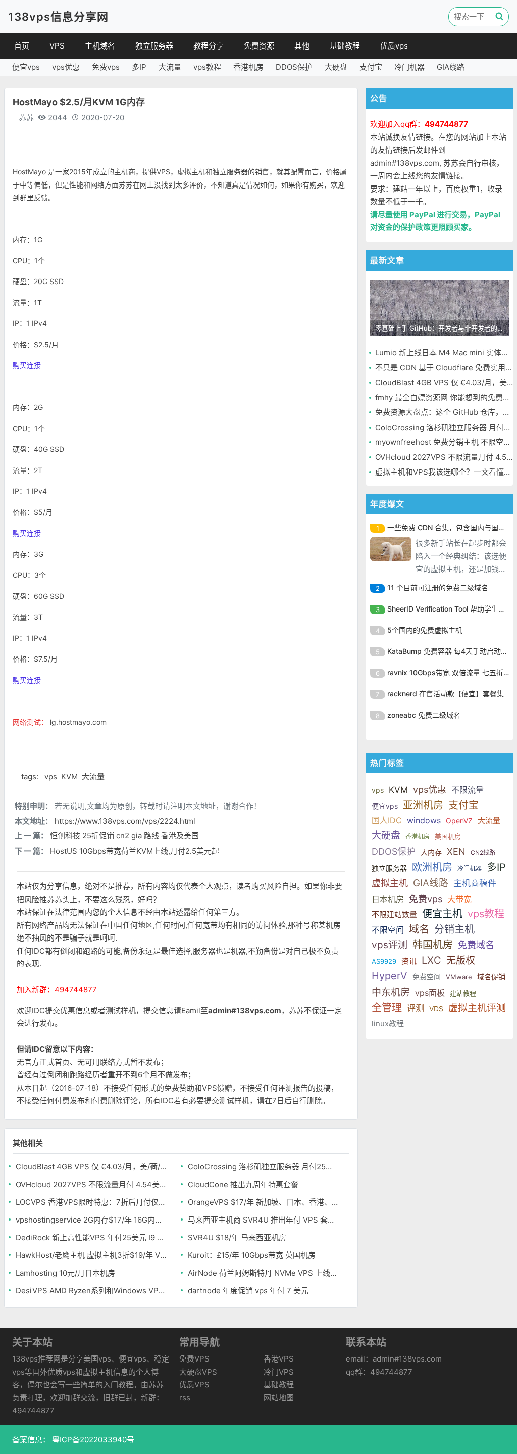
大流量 (170, 67)
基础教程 (345, 46)
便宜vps (26, 67)
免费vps (106, 67)
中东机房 (391, 992)
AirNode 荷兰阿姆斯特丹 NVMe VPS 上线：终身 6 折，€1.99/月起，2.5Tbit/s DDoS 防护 (263, 1273)
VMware (459, 977)
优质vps (394, 46)
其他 (301, 46)
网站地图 (279, 1397)
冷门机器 (409, 67)
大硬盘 (336, 67)
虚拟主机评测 (477, 1008)
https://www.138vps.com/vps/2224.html (125, 821)
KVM (70, 776)
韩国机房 (432, 945)
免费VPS (194, 1359)
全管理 (387, 1008)
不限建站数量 (394, 914)
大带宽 (459, 899)
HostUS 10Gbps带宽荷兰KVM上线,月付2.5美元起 (134, 851)
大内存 (431, 852)
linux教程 (388, 1023)
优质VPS (194, 1384)
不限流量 (467, 790)
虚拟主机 (390, 883)
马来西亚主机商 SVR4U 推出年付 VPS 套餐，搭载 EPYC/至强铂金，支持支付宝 (263, 1220)
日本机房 (388, 899)
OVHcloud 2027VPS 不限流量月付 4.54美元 (91, 1184)
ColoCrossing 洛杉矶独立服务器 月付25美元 (263, 1166)
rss (184, 1397)
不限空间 (388, 930)
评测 (415, 1008)
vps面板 (430, 993)
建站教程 (463, 993)
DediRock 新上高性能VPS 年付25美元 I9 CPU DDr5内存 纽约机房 (91, 1237)
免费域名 (476, 945)
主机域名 (100, 46)
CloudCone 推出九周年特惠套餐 (243, 1184)
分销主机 (454, 929)
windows (424, 820)
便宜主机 (442, 914)
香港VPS (279, 1359)
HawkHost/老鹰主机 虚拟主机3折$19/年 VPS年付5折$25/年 (91, 1255)
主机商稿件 (474, 883)
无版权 (460, 960)
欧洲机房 (432, 867)
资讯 (409, 961)
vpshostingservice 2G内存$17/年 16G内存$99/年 (91, 1220)
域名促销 (491, 976)
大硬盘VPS (198, 1372)
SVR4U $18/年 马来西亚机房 (237, 1237)
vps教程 (207, 67)
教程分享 (208, 46)
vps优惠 (66, 67)
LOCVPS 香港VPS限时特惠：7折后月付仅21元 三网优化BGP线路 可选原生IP (91, 1202)
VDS (436, 1008)
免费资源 (259, 46)
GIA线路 (450, 67)
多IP (139, 67)
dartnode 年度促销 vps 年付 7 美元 (248, 1290)
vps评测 (389, 945)
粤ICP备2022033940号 (92, 1439)
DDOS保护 (294, 67)
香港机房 (248, 67)
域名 (419, 929)
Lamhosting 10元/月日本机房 (65, 1273)
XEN (456, 851)
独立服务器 (154, 46)
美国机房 (448, 836)
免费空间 (426, 976)
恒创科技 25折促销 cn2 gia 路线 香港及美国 (124, 835)
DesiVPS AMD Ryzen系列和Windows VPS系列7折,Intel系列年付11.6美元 (91, 1290)
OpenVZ (459, 820)
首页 (21, 46)
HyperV (389, 976)
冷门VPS (279, 1372)
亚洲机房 (423, 805)
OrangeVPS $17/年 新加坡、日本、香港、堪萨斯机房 (263, 1202)
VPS (57, 46)
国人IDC (387, 820)
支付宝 (370, 67)
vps (51, 776)
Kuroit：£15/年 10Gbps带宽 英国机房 (252, 1255)
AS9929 (384, 961)
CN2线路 (483, 852)
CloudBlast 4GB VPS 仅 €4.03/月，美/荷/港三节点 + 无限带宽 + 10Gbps (91, 1166)
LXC (431, 960)
